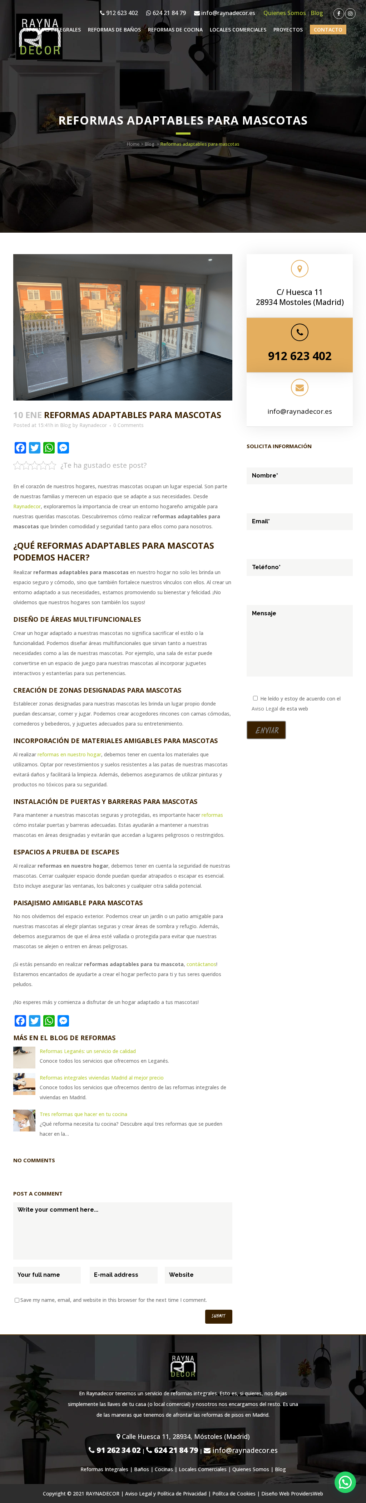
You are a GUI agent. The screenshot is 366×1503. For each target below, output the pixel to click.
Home (133, 144)
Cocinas (164, 1469)
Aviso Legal (265, 708)
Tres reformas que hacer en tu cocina (83, 1114)
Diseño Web (275, 1493)
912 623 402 (121, 13)
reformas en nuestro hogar (69, 754)
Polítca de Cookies (234, 1493)
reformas (212, 814)
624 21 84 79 (168, 13)
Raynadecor (93, 425)
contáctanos (201, 964)
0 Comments (128, 425)
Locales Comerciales (203, 1469)
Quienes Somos (284, 13)
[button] (345, 1482)
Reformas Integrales (104, 1469)
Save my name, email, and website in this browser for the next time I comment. (113, 1299)
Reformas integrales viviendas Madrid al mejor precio (102, 1077)
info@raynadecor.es (227, 13)
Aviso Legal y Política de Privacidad (166, 1493)
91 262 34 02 (117, 1450)
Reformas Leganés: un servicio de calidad (88, 1051)
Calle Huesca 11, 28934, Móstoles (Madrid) (185, 1436)
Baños (141, 1469)
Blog (317, 13)
